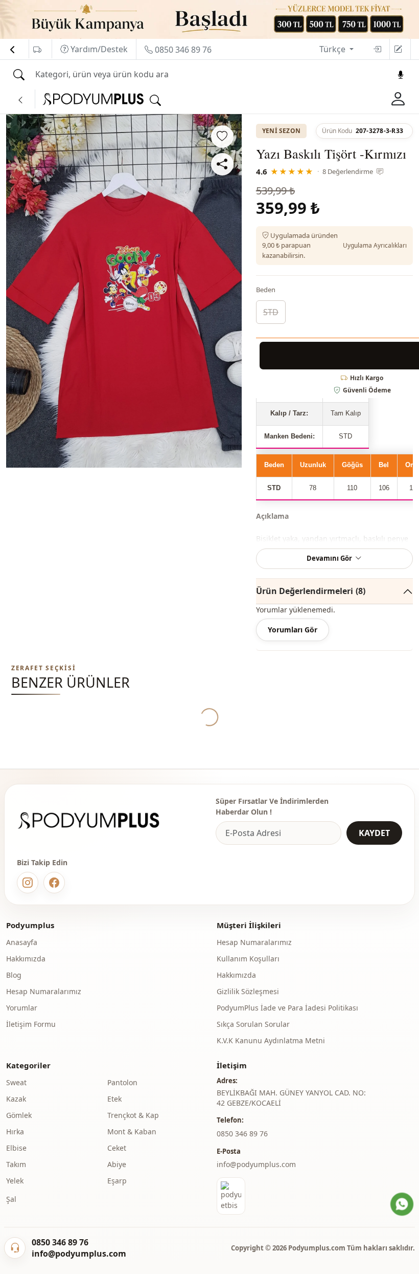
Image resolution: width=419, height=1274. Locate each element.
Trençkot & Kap (133, 1115)
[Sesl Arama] (400, 74)
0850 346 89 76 (182, 49)
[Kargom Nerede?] (37, 49)
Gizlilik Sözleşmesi (248, 991)
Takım (16, 1164)
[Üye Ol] (398, 49)
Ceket (116, 1148)
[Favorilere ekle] (222, 136)
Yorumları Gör (292, 629)
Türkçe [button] (333, 49)
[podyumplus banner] (209, 18)
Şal (11, 1199)
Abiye (116, 1164)
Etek (114, 1099)
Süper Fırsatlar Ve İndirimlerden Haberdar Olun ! (272, 806)
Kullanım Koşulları (248, 958)
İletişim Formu (31, 1024)
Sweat (16, 1082)
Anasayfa (21, 942)
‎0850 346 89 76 (242, 1133)
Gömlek (19, 1115)
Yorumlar (21, 1008)
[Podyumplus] (98, 820)
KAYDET (374, 833)
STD (270, 312)
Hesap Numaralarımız (43, 991)
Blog (13, 975)
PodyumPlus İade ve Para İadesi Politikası (287, 1008)
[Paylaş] (222, 164)
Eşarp (117, 1180)
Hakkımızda (25, 958)
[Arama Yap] (19, 74)
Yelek (15, 1180)
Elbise (16, 1148)
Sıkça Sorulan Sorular (253, 1024)
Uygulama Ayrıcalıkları (375, 245)
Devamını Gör (329, 558)
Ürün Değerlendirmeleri (310, 591)
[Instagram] (27, 882)
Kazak (16, 1099)
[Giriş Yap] (377, 49)
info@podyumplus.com (256, 1164)
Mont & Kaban (131, 1131)
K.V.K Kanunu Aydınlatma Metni (271, 1040)
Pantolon (122, 1082)
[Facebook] (54, 882)
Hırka (15, 1131)
